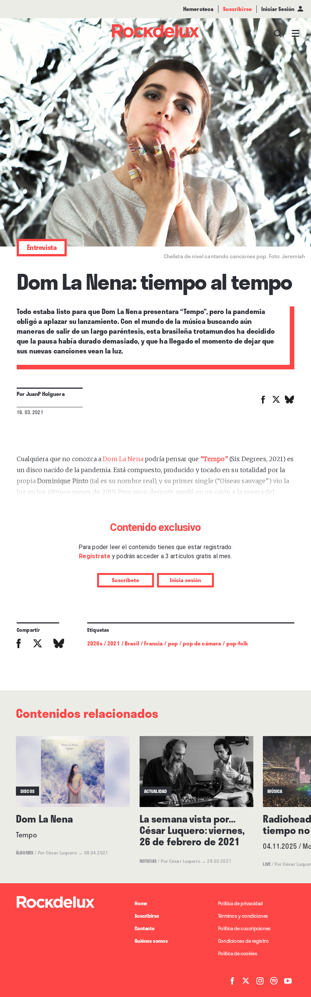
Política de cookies (238, 953)
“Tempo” (214, 459)
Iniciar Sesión (277, 9)
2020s (94, 643)
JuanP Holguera (45, 394)
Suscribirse (147, 916)
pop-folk (237, 643)
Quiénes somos (151, 941)
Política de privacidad (240, 903)
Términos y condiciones (243, 916)
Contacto (144, 928)
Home (141, 903)
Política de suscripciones (244, 928)
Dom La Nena (123, 459)
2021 (113, 643)
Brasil (132, 643)
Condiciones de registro (243, 941)
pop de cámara (202, 643)
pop (173, 643)
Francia (153, 643)
